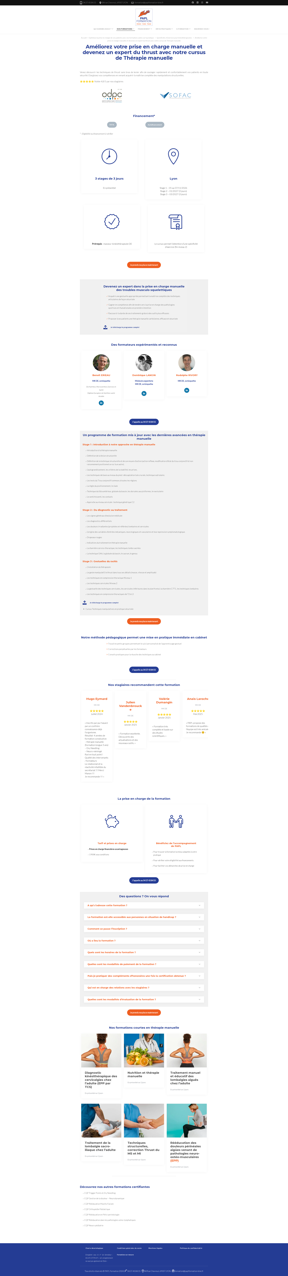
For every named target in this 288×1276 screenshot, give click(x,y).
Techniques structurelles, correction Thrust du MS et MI (143, 1148)
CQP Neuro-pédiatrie (93, 1225)
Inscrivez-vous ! (201, 29)
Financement (144, 29)
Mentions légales (155, 1248)
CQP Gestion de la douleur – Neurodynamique (104, 1198)
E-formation (182, 29)
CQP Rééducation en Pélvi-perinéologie (101, 1214)
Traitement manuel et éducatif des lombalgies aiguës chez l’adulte (185, 1078)
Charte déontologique (94, 1248)
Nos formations (124, 29)
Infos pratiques (163, 29)
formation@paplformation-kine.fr (149, 2)
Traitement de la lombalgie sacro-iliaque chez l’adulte (100, 1146)
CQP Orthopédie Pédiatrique (97, 1209)
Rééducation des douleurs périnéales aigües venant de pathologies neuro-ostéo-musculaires (185, 1150)
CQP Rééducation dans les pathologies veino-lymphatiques (110, 1220)
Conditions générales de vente (129, 1248)
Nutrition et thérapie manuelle (143, 1074)
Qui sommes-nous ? (102, 29)
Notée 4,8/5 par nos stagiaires (108, 81)
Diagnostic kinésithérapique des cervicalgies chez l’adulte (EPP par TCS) (101, 1080)
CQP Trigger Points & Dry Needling (100, 1193)
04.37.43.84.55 (89, 2)
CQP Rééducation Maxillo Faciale (99, 1204)
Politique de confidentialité (191, 1248)
